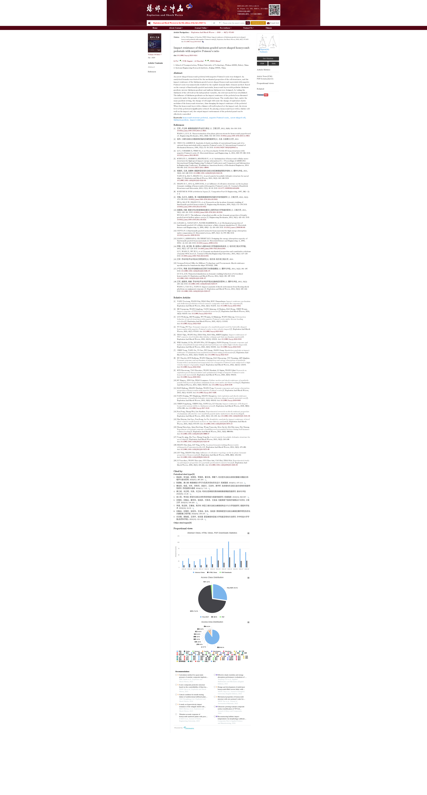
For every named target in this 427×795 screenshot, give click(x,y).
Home (155, 28)
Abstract (151, 67)
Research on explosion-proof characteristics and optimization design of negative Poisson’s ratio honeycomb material (211, 372)
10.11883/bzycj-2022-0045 (190, 367)
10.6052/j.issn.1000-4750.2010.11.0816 (191, 131)
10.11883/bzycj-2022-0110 (218, 355)
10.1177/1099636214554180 (228, 188)
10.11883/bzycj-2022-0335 (231, 339)
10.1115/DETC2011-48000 (198, 168)
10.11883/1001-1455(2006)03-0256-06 (223, 465)
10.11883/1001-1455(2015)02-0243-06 (207, 173)
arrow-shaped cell (237, 118)
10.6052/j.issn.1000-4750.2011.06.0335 (207, 212)
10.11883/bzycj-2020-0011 (190, 377)
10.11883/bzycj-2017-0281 (206, 393)
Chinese (269, 28)
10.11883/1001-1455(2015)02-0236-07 (202, 284)
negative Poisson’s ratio (219, 118)
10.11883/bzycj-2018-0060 (231, 400)
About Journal (175, 28)
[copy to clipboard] (202, 42)
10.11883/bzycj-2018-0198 (222, 385)
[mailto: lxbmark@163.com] (208, 60)
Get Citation (268, 59)
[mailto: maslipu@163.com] (180, 60)
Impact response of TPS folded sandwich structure (197, 311)
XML (274, 64)
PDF (262, 64)
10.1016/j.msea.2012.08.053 (187, 155)
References (152, 72)
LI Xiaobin (199, 61)
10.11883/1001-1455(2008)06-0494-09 (194, 457)
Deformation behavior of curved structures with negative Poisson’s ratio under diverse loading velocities (211, 319)
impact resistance (197, 120)
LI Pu (176, 61)
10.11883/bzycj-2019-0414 (192, 42)
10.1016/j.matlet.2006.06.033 (188, 235)
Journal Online (201, 28)
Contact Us (247, 28)
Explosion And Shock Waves (202, 32)
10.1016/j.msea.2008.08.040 (234, 227)
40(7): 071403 (229, 32)
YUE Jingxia (187, 61)
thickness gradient (181, 120)
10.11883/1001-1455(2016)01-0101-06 (235, 416)
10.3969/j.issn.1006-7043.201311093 (211, 249)
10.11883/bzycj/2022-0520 (190, 324)
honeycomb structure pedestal (195, 118)
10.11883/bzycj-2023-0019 (213, 331)
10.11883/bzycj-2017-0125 (199, 408)
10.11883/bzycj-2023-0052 (231, 306)
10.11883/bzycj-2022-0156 (231, 347)
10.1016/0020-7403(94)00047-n (226, 147)
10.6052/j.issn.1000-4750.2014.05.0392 (202, 199)
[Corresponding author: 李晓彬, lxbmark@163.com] (205, 60)
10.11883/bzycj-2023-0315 (202, 314)
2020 (219, 32)
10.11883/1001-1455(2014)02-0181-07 (195, 271)
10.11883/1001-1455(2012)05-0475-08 (194, 449)
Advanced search (258, 23)
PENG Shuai (215, 61)
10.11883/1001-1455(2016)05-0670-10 (218, 424)
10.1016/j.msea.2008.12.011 (207, 243)
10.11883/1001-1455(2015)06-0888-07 (194, 434)
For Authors (225, 28)
